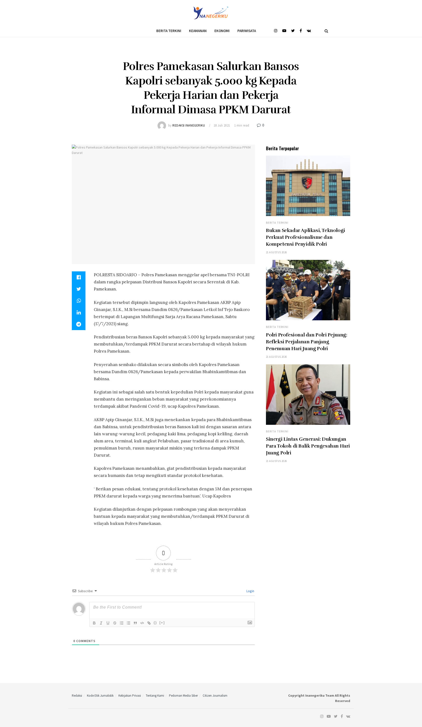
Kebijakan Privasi (129, 695)
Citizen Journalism (215, 695)
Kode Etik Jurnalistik (100, 695)
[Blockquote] (135, 623)
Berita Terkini (168, 30)
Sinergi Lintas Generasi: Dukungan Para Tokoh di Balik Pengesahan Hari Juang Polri (308, 446)
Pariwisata (246, 30)
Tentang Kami (155, 695)
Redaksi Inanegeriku (188, 125)
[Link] (149, 623)
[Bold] (94, 623)
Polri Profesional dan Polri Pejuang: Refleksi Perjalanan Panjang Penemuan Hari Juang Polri (306, 342)
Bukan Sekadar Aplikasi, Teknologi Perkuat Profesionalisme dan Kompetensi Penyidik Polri (305, 237)
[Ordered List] (121, 623)
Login (250, 591)
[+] (162, 622)
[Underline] (108, 623)
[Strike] (114, 623)
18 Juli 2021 (222, 125)
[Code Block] (142, 623)
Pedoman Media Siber (183, 695)
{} (155, 622)
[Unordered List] (128, 623)
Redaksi (77, 695)
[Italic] (101, 623)
